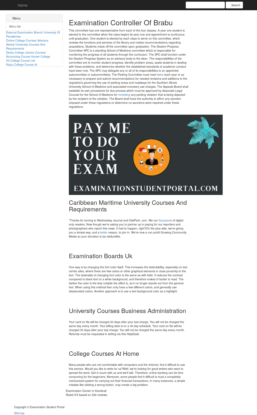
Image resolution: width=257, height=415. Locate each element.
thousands (165, 220)
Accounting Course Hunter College (28, 56)
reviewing (124, 95)
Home (22, 5)
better (104, 232)
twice (160, 74)
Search (235, 5)
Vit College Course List (20, 60)
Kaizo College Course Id (21, 64)
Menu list (15, 26)
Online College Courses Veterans (27, 40)
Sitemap (19, 413)
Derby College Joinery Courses (26, 52)
